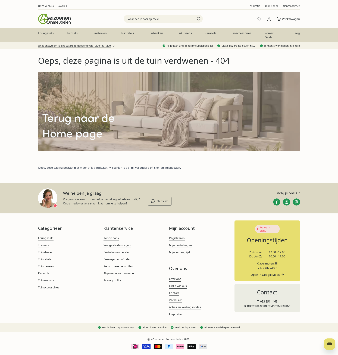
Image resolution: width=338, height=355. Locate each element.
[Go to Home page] (54, 19)
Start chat (162, 201)
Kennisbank (271, 6)
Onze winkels (46, 6)
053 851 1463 (268, 301)
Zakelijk (62, 6)
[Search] (199, 19)
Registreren (177, 238)
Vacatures (175, 300)
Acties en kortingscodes (185, 307)
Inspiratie (254, 6)
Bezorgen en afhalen (117, 259)
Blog (297, 33)
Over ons (175, 279)
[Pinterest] (296, 201)
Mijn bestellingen (180, 245)
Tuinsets (72, 33)
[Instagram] (286, 201)
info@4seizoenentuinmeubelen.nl (268, 306)
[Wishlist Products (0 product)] (259, 19)
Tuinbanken (155, 33)
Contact (174, 293)
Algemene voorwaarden (120, 273)
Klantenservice (291, 6)
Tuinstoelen (99, 33)
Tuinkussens (183, 33)
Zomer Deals (269, 35)
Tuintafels (127, 33)
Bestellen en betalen (117, 252)
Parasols (210, 33)
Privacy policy (112, 280)
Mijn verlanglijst (179, 252)
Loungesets (46, 33)
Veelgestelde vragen (117, 245)
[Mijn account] (269, 19)
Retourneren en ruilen (118, 266)
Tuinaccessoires (240, 33)
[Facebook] (276, 201)
